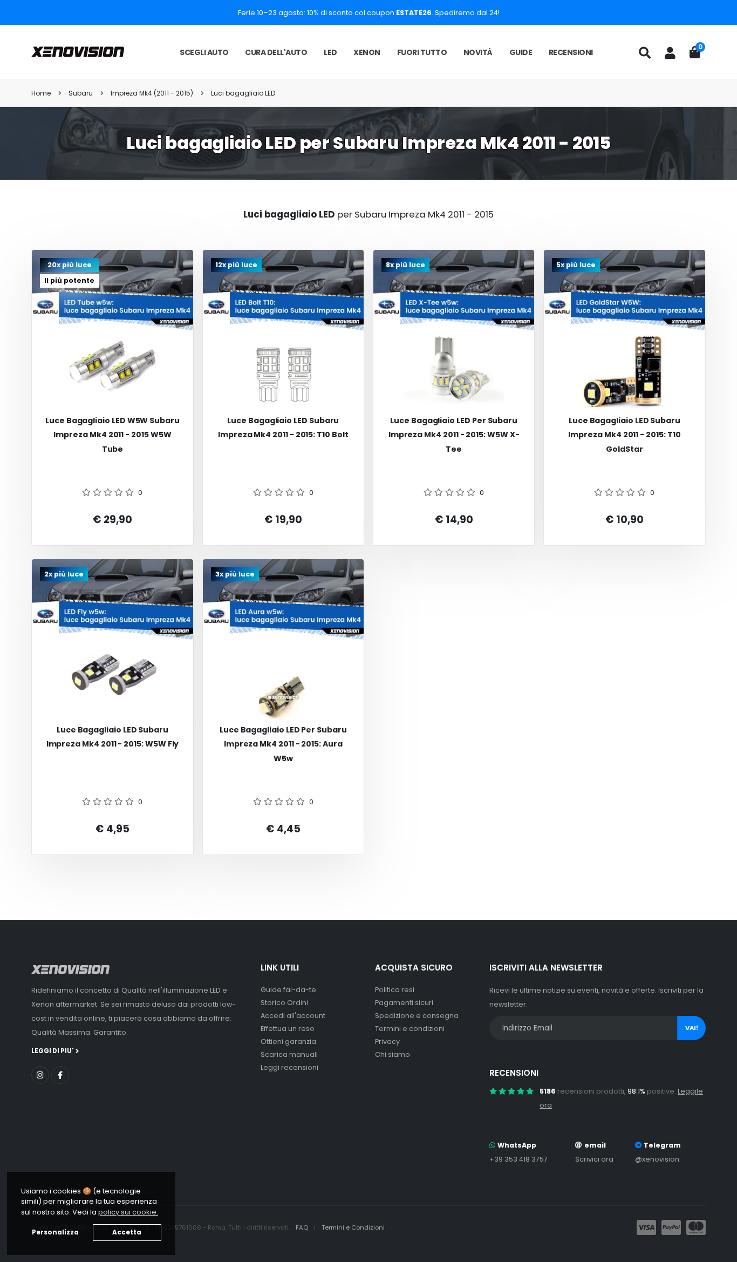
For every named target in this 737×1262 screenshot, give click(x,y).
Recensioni (571, 52)
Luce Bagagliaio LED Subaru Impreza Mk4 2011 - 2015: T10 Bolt (283, 427)
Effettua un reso (288, 1028)
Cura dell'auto (276, 52)
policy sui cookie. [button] (128, 1212)
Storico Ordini (284, 1002)
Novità (478, 52)
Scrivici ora (594, 1159)
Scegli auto (204, 52)
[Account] (670, 53)
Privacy (387, 1041)
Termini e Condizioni (353, 1227)
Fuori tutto (422, 52)
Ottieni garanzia (288, 1041)
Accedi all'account (293, 1015)
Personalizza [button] (55, 1232)
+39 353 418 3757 (518, 1159)
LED (330, 52)
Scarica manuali (289, 1054)
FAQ (303, 1227)
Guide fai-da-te (288, 989)
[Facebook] (60, 1075)
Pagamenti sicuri (404, 1002)
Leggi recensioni (289, 1067)
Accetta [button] (126, 1232)
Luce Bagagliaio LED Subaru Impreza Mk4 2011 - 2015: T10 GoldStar (624, 434)
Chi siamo (392, 1054)
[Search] (645, 53)
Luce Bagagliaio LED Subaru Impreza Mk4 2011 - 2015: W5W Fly (112, 737)
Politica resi (394, 989)
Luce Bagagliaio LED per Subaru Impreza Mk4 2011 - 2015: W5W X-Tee (454, 434)
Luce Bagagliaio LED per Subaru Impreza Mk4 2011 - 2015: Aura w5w (283, 744)
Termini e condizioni (410, 1028)
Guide (521, 52)
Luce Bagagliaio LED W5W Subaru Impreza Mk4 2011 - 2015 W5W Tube (112, 434)
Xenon (366, 52)
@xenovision (657, 1159)
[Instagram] (40, 1075)
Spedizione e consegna (417, 1015)
